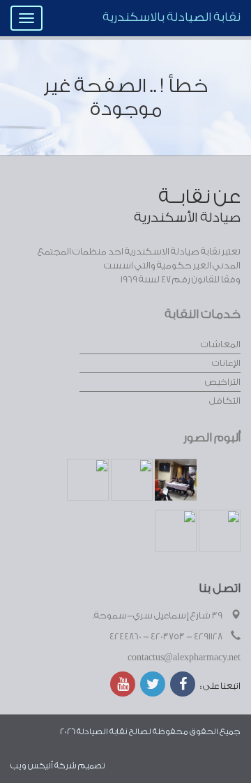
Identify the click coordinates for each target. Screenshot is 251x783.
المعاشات (221, 344)
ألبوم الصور (212, 437)
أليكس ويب (31, 765)
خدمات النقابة (203, 314)
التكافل (225, 400)
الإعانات (226, 363)
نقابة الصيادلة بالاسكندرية (171, 17)
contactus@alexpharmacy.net (184, 657)
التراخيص (223, 382)
